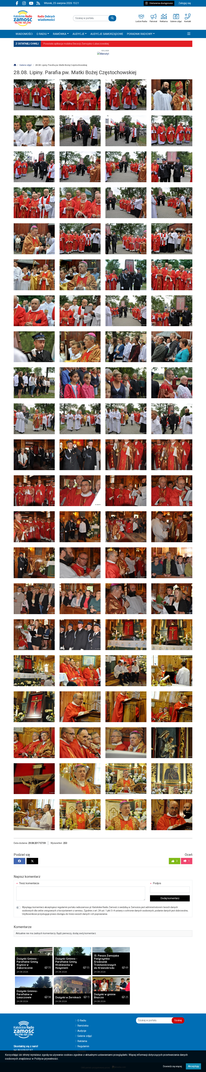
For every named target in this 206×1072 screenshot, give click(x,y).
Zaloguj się (184, 3)
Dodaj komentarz (169, 898)
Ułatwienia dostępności (161, 3)
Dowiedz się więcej (172, 1066)
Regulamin (83, 1046)
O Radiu (81, 1020)
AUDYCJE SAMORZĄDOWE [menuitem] (106, 33)
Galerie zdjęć (84, 1035)
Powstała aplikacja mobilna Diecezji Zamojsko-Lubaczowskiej (76, 43)
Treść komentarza (29, 883)
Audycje (81, 1030)
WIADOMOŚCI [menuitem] (24, 33)
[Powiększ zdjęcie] (34, 94)
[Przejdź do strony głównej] (34, 18)
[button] (188, 34)
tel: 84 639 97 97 (23, 1050)
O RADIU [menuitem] (42, 33)
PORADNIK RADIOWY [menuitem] (139, 33)
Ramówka (82, 1025)
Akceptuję (193, 1066)
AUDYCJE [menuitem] (78, 33)
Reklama (82, 1041)
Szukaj (178, 1020)
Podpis (156, 883)
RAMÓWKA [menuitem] (59, 33)
